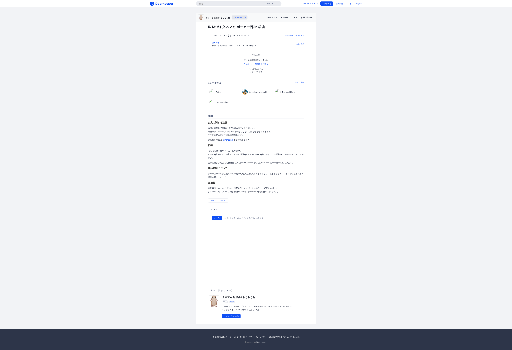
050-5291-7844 (310, 3)
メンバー (284, 17)
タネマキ (216, 43)
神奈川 (232, 302)
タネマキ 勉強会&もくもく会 (218, 17)
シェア (213, 200)
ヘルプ (235, 337)
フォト (294, 17)
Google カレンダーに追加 (294, 36)
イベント (271, 17)
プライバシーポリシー (258, 337)
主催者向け (326, 3)
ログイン (349, 3)
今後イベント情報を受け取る (256, 64)
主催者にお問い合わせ (222, 337)
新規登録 (339, 3)
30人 (225, 302)
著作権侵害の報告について (280, 337)
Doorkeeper (261, 342)
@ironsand (228, 140)
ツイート (223, 200)
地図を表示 (300, 44)
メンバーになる (240, 17)
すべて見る (299, 82)
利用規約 (243, 337)
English (359, 3)
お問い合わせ (306, 17)
